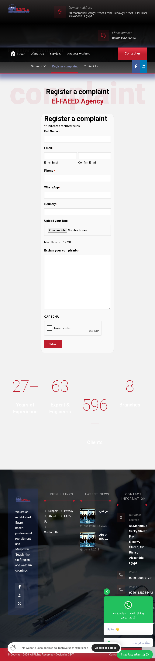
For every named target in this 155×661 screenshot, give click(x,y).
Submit (53, 344)
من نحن (103, 511)
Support (53, 511)
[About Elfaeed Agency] (87, 539)
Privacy (68, 511)
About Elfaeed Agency (104, 539)
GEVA (71, 654)
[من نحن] (87, 515)
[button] (136, 66)
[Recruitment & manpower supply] (19, 9)
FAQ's (67, 516)
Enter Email (51, 162)
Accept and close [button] (105, 647)
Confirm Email (87, 162)
